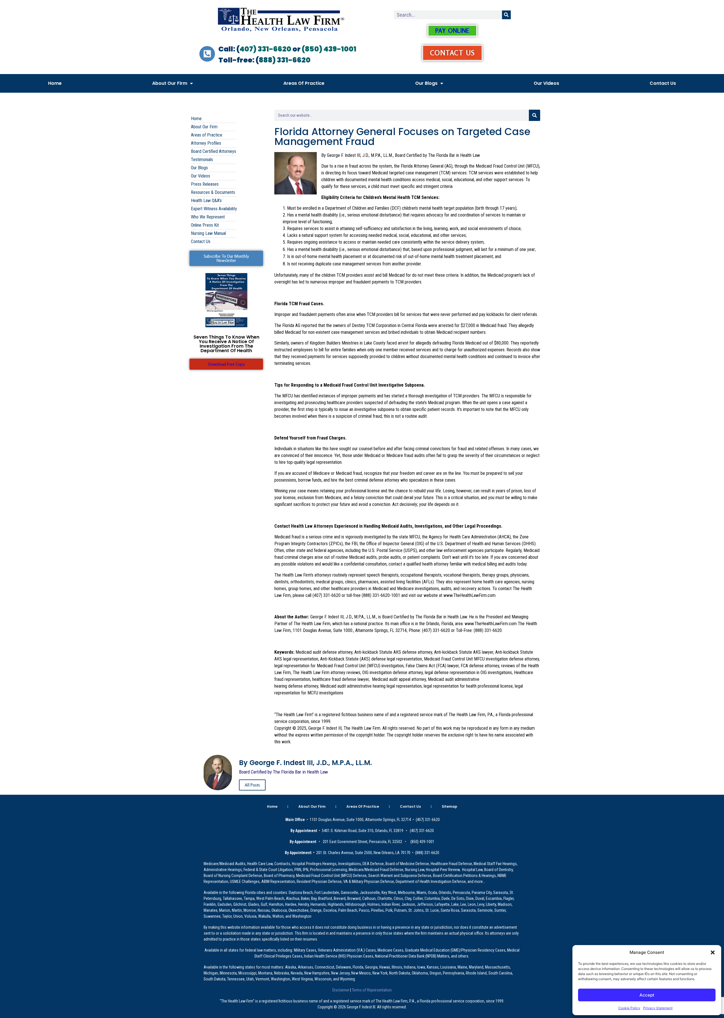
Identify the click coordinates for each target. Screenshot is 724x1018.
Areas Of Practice (303, 83)
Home (55, 83)
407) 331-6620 (265, 49)
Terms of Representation (371, 990)
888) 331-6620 (285, 60)
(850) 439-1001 (329, 49)
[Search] (506, 14)
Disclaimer (341, 990)
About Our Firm (169, 83)
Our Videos (546, 83)
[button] (713, 952)
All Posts (252, 785)
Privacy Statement (658, 1008)
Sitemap (449, 806)
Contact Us (663, 83)
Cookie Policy (629, 1008)
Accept (646, 995)
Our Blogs (426, 83)
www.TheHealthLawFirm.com (469, 595)
